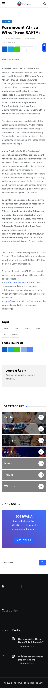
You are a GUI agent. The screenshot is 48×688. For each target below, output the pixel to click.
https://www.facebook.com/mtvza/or (21, 301)
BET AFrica (27, 329)
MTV (5, 335)
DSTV (38, 329)
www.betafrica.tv (21, 275)
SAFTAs (15, 335)
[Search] (44, 3)
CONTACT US (24, 540)
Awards (7, 329)
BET (16, 329)
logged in (22, 375)
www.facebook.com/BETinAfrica (19, 282)
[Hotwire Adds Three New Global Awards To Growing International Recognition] (8, 642)
